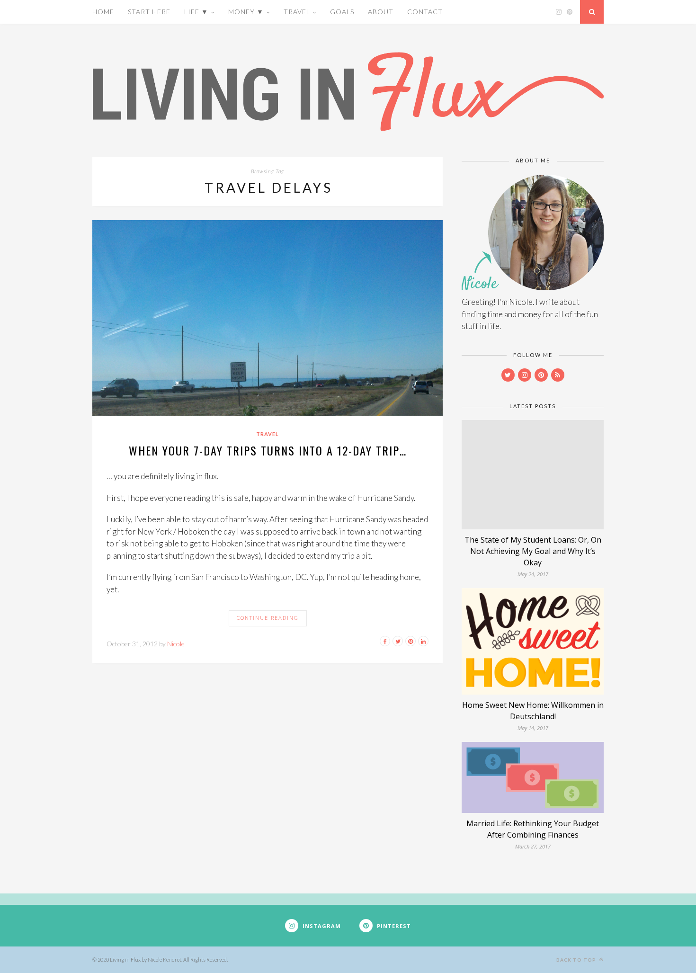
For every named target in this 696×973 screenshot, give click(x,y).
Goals (342, 12)
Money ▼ (246, 12)
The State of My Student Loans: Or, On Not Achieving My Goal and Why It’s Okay (532, 551)
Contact (425, 12)
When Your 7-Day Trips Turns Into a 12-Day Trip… (268, 450)
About (380, 12)
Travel (297, 12)
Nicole (176, 644)
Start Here (149, 12)
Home (103, 12)
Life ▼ (196, 12)
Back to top (577, 960)
